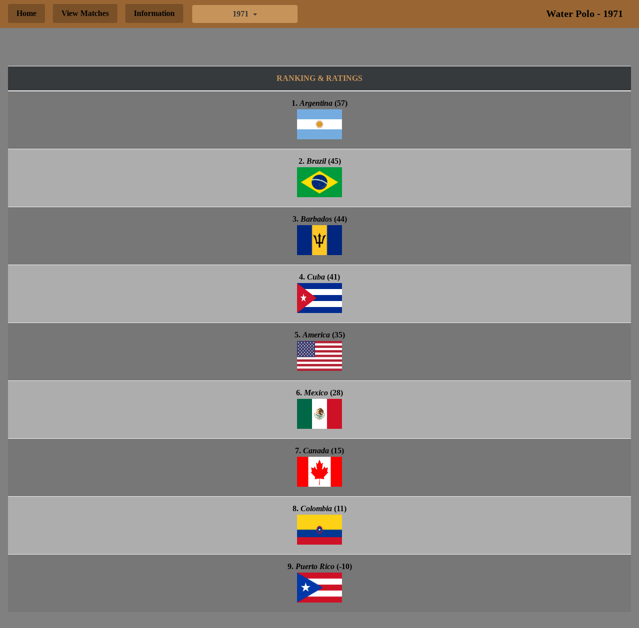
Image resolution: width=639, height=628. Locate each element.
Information (154, 13)
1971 (242, 13)
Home (26, 13)
